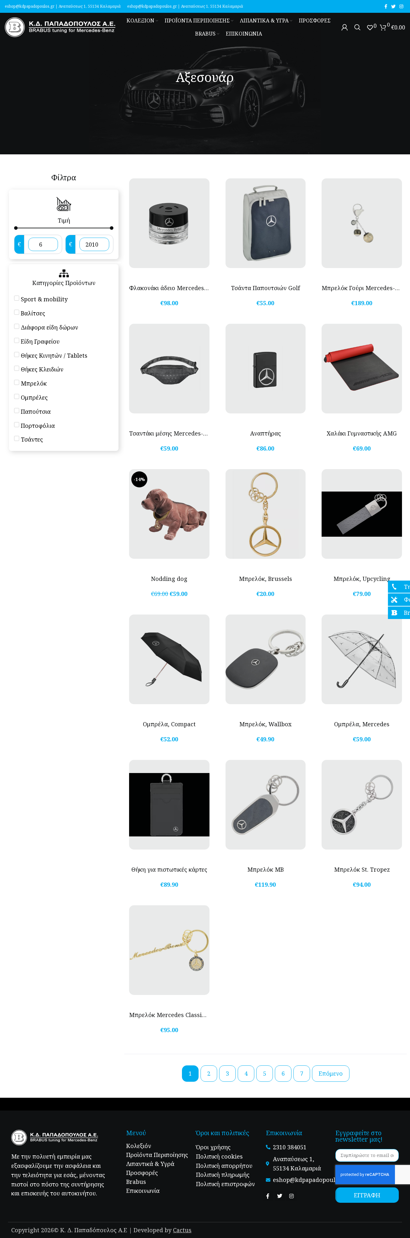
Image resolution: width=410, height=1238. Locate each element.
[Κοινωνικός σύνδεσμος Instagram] (401, 6)
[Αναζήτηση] (357, 27)
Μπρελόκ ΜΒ (265, 869)
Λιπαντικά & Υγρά (150, 1164)
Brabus (136, 1181)
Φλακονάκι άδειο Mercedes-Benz (174, 288)
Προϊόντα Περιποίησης (157, 1155)
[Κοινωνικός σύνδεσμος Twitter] (393, 6)
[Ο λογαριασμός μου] (344, 27)
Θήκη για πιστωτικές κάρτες (169, 869)
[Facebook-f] (268, 1196)
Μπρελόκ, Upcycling (361, 578)
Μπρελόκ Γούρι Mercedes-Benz (365, 288)
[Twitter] (280, 1196)
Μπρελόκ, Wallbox (265, 724)
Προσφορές (142, 1172)
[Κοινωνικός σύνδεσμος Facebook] (385, 6)
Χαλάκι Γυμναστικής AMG (362, 433)
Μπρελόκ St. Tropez (362, 869)
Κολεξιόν (138, 1146)
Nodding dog (169, 578)
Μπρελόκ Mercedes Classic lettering (180, 1015)
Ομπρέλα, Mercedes (362, 724)
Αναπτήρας (265, 433)
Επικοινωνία (143, 1190)
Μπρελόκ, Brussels (265, 578)
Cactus (182, 1230)
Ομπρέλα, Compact (169, 724)
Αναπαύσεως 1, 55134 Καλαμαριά (90, 6)
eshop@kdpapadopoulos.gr (29, 6)
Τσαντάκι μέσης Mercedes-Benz (173, 433)
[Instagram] (291, 1196)
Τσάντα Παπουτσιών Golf (265, 288)
